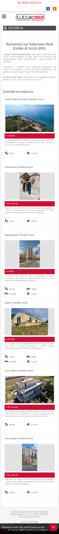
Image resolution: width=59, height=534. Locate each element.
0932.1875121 (31, 2)
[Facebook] (48, 9)
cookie (4, 530)
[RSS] (55, 9)
